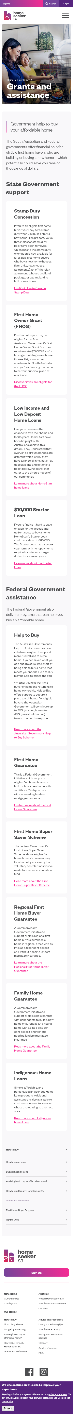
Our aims (43, 1308)
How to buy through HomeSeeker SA (25, 1191)
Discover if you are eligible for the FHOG (33, 383)
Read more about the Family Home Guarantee (32, 1048)
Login (66, 3)
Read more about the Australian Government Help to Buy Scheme (32, 733)
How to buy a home (16, 1162)
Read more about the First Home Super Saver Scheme (32, 883)
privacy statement (57, 1394)
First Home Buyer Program (20, 1210)
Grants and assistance (15, 1351)
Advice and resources (51, 1319)
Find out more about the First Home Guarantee (32, 807)
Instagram (43, 1371)
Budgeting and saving (17, 1171)
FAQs (41, 1353)
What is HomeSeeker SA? (51, 1298)
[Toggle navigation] (65, 15)
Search (52, 3)
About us (44, 1293)
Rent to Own (12, 1219)
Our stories (10, 1311)
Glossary (43, 1343)
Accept (8, 1408)
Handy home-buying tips (51, 1324)
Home (10, 79)
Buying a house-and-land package (51, 1336)
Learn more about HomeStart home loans (33, 485)
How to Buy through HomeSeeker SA (14, 1344)
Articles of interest (48, 1348)
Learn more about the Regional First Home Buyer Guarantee (31, 966)
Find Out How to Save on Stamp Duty (30, 290)
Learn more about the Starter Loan (33, 565)
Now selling (10, 1293)
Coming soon (10, 1303)
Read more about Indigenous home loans (32, 1120)
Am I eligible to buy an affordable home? (26, 1181)
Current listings (11, 1298)
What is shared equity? (50, 1329)
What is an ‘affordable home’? (53, 1303)
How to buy (23, 79)
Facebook (29, 1371)
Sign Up (6, 3)
